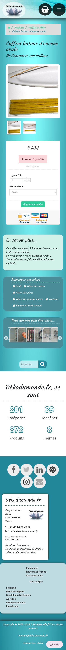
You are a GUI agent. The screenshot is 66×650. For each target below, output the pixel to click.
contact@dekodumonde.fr (33, 635)
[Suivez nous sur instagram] (26, 483)
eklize (40, 642)
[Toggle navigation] (59, 9)
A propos (11, 598)
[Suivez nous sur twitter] (26, 471)
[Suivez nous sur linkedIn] (39, 471)
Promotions (32, 567)
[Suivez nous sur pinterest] (52, 471)
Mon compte (36, 581)
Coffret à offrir (37, 27)
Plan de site (12, 606)
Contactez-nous (34, 575)
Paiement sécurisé (15, 602)
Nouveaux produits (36, 571)
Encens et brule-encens (28, 305)
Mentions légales (15, 591)
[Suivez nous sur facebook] (13, 471)
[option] (12, 334)
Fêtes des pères (24, 292)
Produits (19, 27)
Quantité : (16, 175)
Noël (18, 286)
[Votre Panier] (45, 9)
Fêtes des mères (35, 286)
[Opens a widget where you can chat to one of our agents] (54, 644)
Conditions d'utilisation (18, 595)
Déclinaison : (17, 186)
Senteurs (53, 299)
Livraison (11, 587)
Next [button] (60, 338)
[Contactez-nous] (39, 483)
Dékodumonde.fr (40, 624)
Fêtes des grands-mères (29, 299)
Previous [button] (6, 338)
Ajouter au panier (33, 204)
